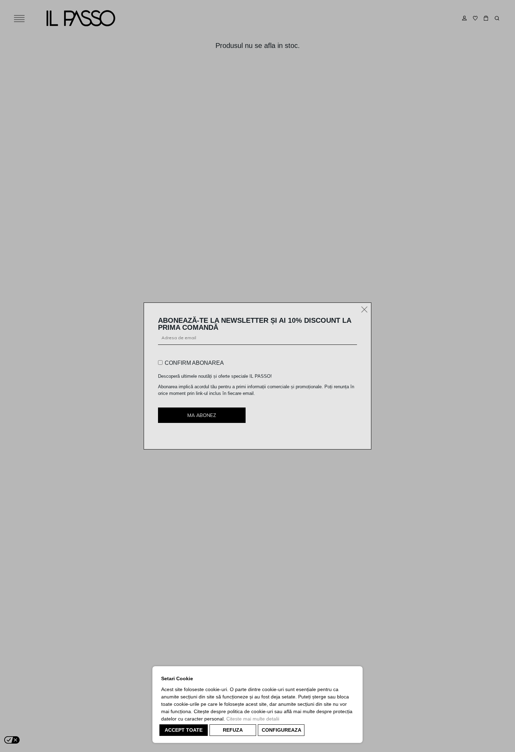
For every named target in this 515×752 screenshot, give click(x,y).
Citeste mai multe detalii (252, 719)
